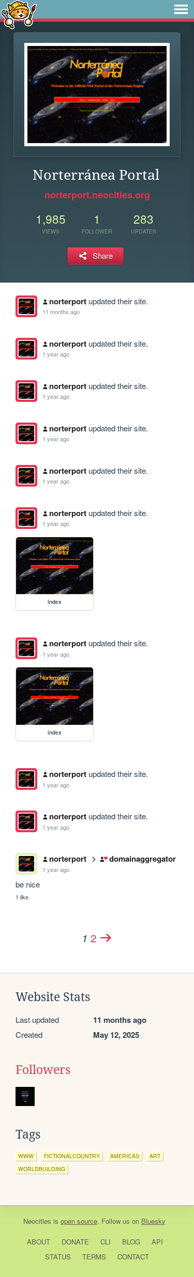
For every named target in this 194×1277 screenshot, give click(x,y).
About (38, 1242)
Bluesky (153, 1221)
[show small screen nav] (181, 9)
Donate (75, 1242)
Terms (94, 1257)
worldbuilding (41, 1169)
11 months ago (61, 311)
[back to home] (19, 14)
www (26, 1156)
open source (79, 1221)
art (155, 1156)
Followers (43, 1070)
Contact (133, 1257)
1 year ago (55, 354)
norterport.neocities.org (97, 194)
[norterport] (26, 306)
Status (58, 1257)
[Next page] (106, 937)
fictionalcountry (72, 1156)
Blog (131, 1242)
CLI (105, 1242)
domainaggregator (142, 858)
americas (124, 1156)
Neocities (37, 1221)
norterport (67, 301)
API (157, 1242)
